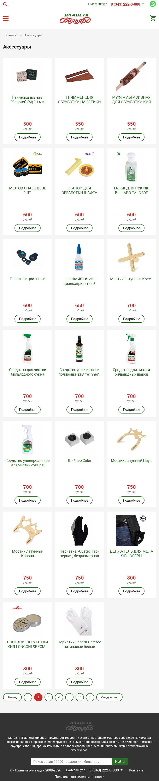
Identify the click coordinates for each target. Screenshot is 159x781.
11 (90, 697)
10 (79, 697)
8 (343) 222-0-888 (125, 4)
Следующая (109, 697)
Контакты (137, 770)
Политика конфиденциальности (79, 776)
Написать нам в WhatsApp (153, 4)
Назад (12, 697)
